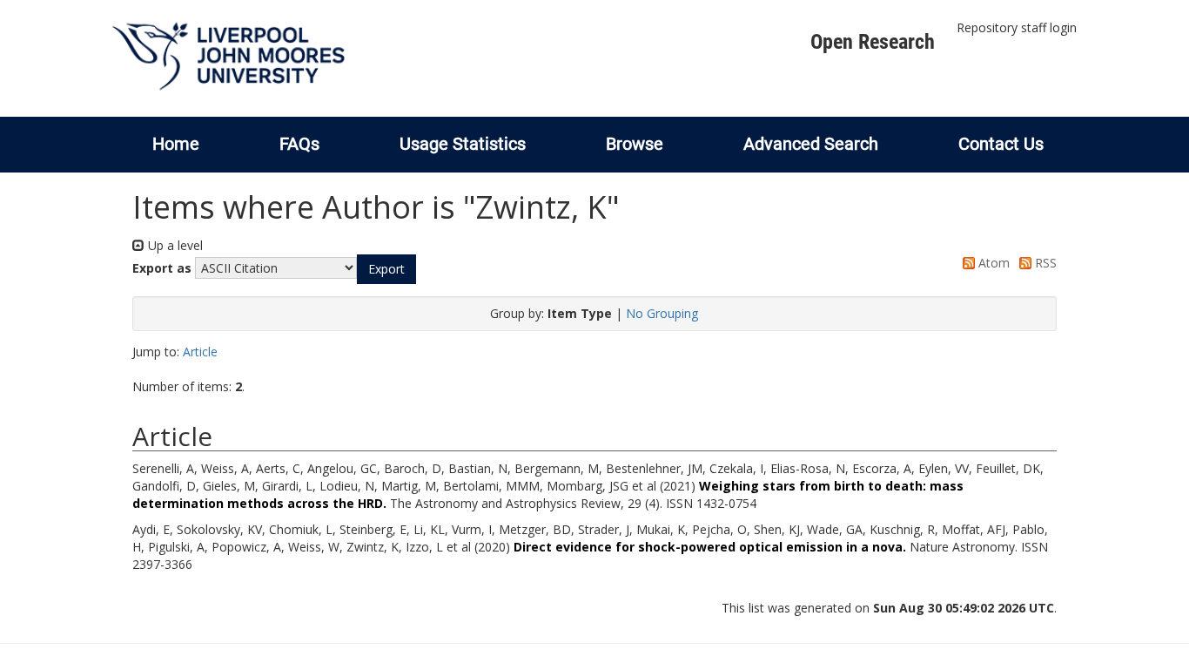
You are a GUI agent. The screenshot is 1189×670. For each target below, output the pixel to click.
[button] (386, 269)
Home (175, 143)
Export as (161, 268)
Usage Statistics (463, 143)
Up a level (173, 245)
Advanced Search (810, 143)
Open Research (872, 42)
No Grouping (662, 313)
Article (200, 351)
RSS (1044, 262)
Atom (992, 262)
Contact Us (1001, 143)
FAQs (299, 143)
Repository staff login (1017, 27)
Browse (634, 143)
